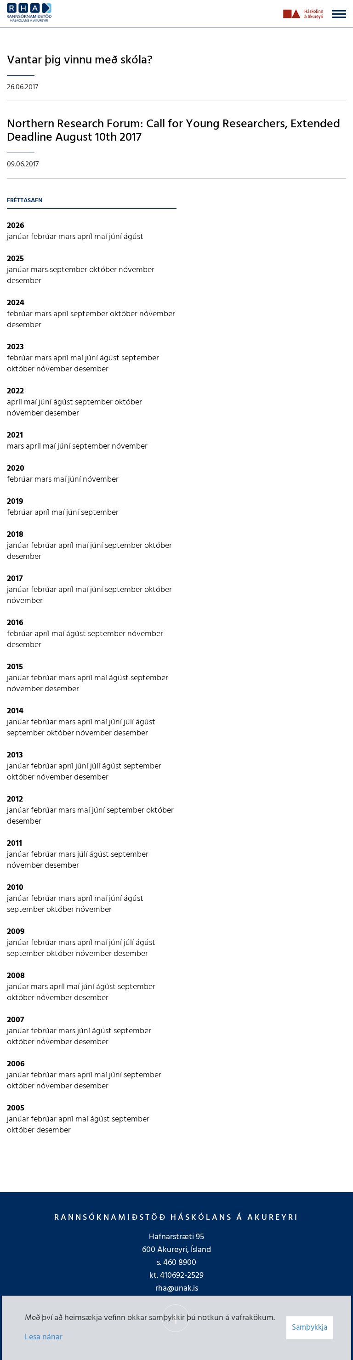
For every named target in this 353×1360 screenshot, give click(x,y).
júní (116, 237)
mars (67, 237)
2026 (15, 226)
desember (24, 281)
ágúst (133, 237)
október (104, 270)
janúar (19, 237)
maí (101, 237)
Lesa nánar (44, 1337)
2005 (15, 1108)
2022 (15, 391)
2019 (15, 501)
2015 (15, 667)
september (69, 270)
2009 (16, 932)
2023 (15, 347)
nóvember (136, 270)
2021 (15, 435)
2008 (16, 976)
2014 (15, 711)
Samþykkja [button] (309, 1327)
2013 (15, 755)
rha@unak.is (176, 1288)
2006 (16, 1064)
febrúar (44, 237)
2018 (15, 534)
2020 (15, 468)
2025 (15, 259)
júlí (130, 722)
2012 (15, 799)
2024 (15, 303)
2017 (15, 579)
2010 (15, 887)
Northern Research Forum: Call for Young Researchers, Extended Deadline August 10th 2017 (173, 131)
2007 (15, 1020)
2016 (15, 623)
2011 (14, 843)
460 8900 (179, 1262)
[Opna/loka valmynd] (339, 14)
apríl (85, 237)
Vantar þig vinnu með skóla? (80, 60)
